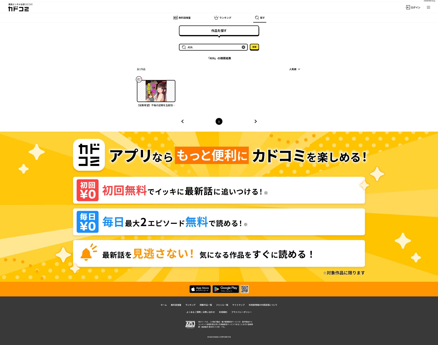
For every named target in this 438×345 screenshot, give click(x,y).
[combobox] (214, 47)
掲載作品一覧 (206, 304)
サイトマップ (238, 304)
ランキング (190, 304)
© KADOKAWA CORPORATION (219, 337)
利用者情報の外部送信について (263, 304)
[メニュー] (428, 7)
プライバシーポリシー (241, 311)
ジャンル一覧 (222, 304)
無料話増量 (176, 304)
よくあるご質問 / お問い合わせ (200, 311)
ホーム (164, 304)
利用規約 (223, 311)
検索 (254, 46)
